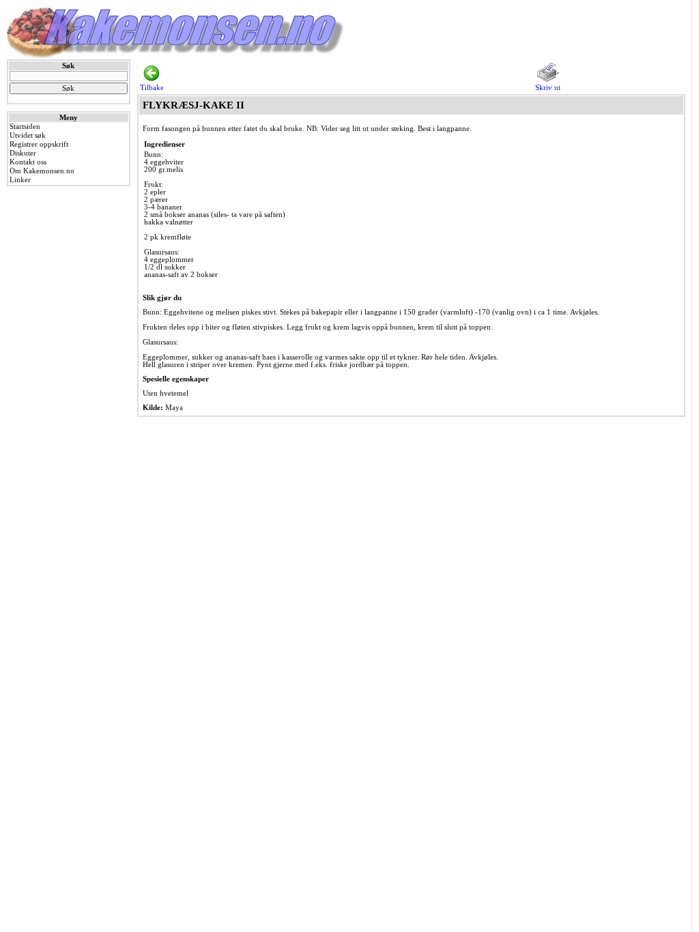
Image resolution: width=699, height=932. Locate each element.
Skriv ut (547, 87)
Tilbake (152, 87)
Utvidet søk (28, 135)
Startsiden (25, 126)
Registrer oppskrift (39, 144)
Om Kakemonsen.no (42, 171)
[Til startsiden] (176, 57)
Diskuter (23, 153)
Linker (20, 180)
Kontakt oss (28, 162)
